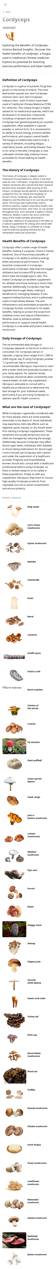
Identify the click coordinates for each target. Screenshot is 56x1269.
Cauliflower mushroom (33, 1182)
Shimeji (31, 943)
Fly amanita (33, 742)
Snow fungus (34, 1144)
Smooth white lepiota (34, 981)
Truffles (31, 1089)
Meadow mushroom (33, 853)
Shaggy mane (34, 925)
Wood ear (32, 1071)
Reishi (30, 906)
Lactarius (32, 634)
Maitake (31, 561)
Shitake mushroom (37, 1126)
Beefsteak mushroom (33, 1237)
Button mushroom (37, 1254)
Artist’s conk (33, 671)
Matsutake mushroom (33, 1201)
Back (8, 11)
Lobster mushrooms (33, 835)
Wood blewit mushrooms (34, 1054)
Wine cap (32, 1034)
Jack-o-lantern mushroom (37, 816)
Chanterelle (33, 579)
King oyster (33, 506)
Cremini (31, 723)
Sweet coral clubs (36, 998)
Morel (30, 616)
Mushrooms (9, 27)
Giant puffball (34, 760)
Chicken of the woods (32, 707)
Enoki (30, 598)
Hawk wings (33, 797)
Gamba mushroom (37, 1217)
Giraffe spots (34, 653)
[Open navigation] (5, 4)
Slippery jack (34, 961)
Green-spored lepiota (34, 780)
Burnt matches (35, 689)
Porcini (31, 888)
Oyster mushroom (36, 543)
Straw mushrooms (37, 1163)
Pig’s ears (32, 870)
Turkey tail (32, 1016)
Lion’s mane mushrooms (33, 526)
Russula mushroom (37, 1108)
